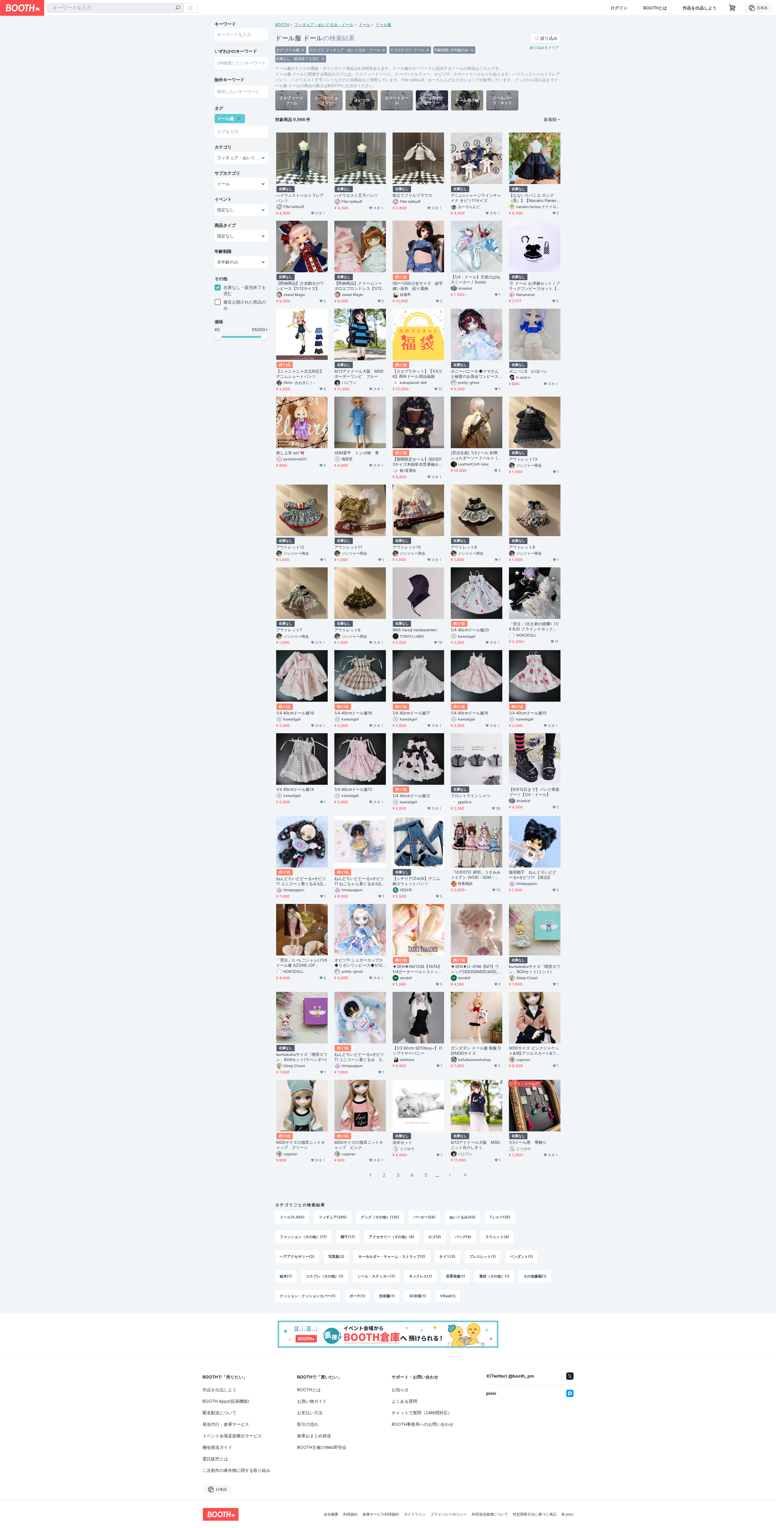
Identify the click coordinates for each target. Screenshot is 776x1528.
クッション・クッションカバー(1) (308, 1296)
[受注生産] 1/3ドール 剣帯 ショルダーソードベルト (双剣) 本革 (476, 455)
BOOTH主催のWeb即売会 (321, 1447)
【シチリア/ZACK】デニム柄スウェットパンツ (416, 881)
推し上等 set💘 (290, 452)
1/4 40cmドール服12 (411, 795)
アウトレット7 (289, 629)
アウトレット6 (347, 629)
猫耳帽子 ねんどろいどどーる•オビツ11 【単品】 (533, 875)
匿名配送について (219, 1412)
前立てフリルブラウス (412, 195)
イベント (223, 199)
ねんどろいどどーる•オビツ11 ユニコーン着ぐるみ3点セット (301, 881)
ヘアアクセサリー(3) (297, 1256)
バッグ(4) (463, 1236)
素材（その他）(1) (494, 1276)
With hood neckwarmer (415, 629)
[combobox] (115, 8)
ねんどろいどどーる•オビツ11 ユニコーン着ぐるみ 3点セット (359, 1057)
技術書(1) (387, 1296)
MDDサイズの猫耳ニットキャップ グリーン (300, 1145)
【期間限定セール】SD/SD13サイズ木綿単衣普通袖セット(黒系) (418, 462)
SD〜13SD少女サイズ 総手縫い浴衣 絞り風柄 (418, 286)
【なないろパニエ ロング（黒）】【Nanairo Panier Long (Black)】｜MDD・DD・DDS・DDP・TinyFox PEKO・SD (534, 198)
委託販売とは (215, 1458)
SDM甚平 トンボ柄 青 (356, 452)
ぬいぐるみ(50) (463, 1217)
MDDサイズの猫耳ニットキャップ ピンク (358, 1145)
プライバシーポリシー (448, 1514)
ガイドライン (415, 1514)
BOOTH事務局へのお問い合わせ (422, 1424)
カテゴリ (223, 147)
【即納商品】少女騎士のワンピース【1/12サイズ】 (300, 286)
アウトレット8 (522, 547)
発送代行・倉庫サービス (225, 1424)
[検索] (177, 8)
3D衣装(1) (417, 1296)
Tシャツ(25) (500, 1217)
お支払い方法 (310, 1412)
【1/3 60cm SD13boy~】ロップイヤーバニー (418, 1051)
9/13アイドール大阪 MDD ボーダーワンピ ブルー (358, 374)
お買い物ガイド (312, 1401)
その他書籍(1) (535, 1276)
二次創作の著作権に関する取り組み (236, 1470)
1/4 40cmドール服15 (528, 712)
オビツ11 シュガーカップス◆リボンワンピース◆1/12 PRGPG (358, 963)
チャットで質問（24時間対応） (422, 1412)
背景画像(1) (455, 1276)
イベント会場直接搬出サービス (232, 1435)
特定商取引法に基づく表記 (535, 1514)
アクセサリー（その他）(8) (391, 1236)
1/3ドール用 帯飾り (528, 1142)
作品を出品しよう (700, 8)
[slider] (218, 336)
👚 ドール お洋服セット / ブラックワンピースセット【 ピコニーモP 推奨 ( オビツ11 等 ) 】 (534, 286)
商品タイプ (225, 225)
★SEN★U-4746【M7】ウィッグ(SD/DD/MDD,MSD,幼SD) (476, 969)
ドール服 (383, 24)
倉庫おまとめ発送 (314, 1435)
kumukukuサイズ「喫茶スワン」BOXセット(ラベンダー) (301, 1057)
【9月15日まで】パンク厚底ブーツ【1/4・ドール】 (534, 792)
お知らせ (400, 1389)
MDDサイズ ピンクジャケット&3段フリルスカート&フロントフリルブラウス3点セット (534, 1051)
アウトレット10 (407, 547)
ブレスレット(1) (482, 1256)
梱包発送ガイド (217, 1447)
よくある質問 (404, 1401)
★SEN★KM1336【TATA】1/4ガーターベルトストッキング (417, 969)
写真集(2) (336, 1256)
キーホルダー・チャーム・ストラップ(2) (391, 1256)
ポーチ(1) (357, 1296)
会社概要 (331, 1514)
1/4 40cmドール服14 (295, 789)
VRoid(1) (448, 1296)
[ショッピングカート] (732, 8)
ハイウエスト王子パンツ (356, 195)
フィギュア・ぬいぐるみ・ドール (323, 24)
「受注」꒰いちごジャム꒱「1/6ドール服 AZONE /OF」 (301, 963)
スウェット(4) (497, 1236)
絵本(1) (286, 1276)
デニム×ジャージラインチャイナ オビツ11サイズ (476, 198)
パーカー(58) (424, 1217)
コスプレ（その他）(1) (324, 1276)
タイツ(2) (447, 1256)
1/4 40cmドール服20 (470, 629)
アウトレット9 (464, 547)
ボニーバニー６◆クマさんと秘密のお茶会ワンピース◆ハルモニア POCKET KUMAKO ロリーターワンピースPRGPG (476, 374)
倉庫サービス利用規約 (381, 1514)
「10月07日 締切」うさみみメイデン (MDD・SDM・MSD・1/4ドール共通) (476, 875)
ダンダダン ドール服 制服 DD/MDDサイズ (476, 1051)
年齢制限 (223, 251)
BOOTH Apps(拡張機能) (225, 1401)
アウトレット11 (348, 547)
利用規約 (350, 1514)
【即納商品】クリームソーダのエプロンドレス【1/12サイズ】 (360, 286)
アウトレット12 (290, 547)
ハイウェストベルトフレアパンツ (300, 198)
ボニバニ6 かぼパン (528, 371)
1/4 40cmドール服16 (469, 712)
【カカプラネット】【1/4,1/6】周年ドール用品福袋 (417, 374)
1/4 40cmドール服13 (353, 789)
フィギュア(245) (333, 1217)
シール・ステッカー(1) (376, 1276)
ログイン (618, 8)
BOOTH (282, 24)
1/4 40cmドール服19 (295, 712)
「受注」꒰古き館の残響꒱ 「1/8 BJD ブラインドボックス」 (534, 626)
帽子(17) (348, 1236)
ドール (364, 24)
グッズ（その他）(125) (380, 1217)
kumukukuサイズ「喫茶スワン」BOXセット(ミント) (534, 969)
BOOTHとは (655, 8)
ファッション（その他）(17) (303, 1236)
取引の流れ (307, 1424)
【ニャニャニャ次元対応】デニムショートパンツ (300, 374)
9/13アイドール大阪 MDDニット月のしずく (475, 1145)
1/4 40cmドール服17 (411, 712)
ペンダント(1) (521, 1256)
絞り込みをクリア (544, 47)
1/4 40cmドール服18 (353, 712)
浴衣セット (402, 1142)
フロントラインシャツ (470, 795)
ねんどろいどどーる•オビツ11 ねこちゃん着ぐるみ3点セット (359, 881)
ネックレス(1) (420, 1276)
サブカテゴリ (227, 173)
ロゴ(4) (434, 1236)
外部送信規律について (490, 1514)
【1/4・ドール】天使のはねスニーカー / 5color (475, 279)
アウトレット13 (523, 459)
